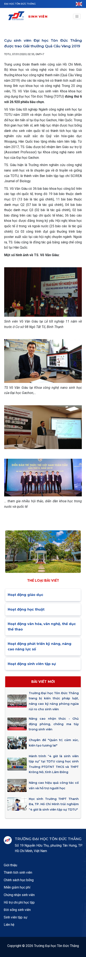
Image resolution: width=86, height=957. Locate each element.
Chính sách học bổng (19, 880)
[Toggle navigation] (77, 16)
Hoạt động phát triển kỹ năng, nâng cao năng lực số (39, 646)
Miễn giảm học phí (17, 887)
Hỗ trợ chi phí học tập (19, 902)
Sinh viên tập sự (15, 917)
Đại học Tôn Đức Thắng (20, 3)
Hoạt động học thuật (26, 609)
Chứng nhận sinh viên (19, 895)
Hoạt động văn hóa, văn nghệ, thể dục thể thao (42, 626)
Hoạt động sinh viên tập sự (32, 664)
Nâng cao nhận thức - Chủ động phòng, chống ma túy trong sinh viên (54, 724)
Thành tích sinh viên (18, 872)
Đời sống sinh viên (17, 910)
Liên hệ (9, 925)
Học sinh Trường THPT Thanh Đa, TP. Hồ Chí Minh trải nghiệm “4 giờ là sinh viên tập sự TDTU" (54, 804)
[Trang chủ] (18, 16)
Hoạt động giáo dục (25, 595)
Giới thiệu (10, 865)
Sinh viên (38, 16)
